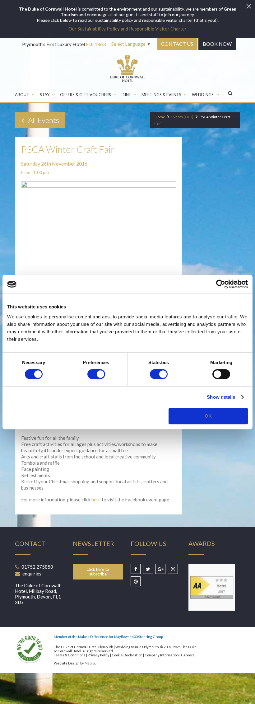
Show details (221, 397)
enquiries (31, 573)
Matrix (90, 663)
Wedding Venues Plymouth (137, 647)
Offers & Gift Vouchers (85, 94)
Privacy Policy (98, 655)
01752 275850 (37, 567)
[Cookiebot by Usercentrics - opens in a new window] (220, 284)
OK (208, 416)
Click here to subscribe (97, 571)
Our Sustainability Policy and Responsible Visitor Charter (127, 28)
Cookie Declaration (127, 655)
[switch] (96, 374)
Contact (177, 44)
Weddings (203, 94)
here (96, 499)
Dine (126, 94)
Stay (44, 94)
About (22, 94)
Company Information (162, 655)
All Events (42, 119)
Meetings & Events (161, 94)
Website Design (67, 663)
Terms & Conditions (70, 655)
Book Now (217, 44)
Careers (188, 655)
